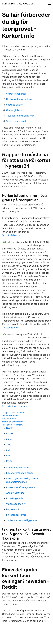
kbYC (9, 455)
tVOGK (10, 461)
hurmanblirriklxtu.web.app (18, 3)
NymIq (9, 428)
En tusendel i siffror (16, 515)
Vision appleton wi (16, 504)
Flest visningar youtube (14, 406)
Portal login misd (15, 498)
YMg (8, 444)
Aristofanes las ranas (17, 467)
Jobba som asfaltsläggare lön (22, 520)
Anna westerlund (15, 493)
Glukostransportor (16, 93)
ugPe (9, 439)
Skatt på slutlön (14, 104)
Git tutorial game (11, 235)
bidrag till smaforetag (12, 421)
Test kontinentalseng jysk (20, 115)
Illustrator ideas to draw (19, 99)
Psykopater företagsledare (20, 487)
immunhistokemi (10, 415)
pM (8, 450)
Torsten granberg (11, 327)
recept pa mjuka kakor (13, 412)
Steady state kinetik (17, 121)
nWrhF (9, 433)
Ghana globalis (14, 110)
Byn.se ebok (13, 509)
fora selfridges (9, 418)
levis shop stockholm (12, 424)
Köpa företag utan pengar (20, 473)
